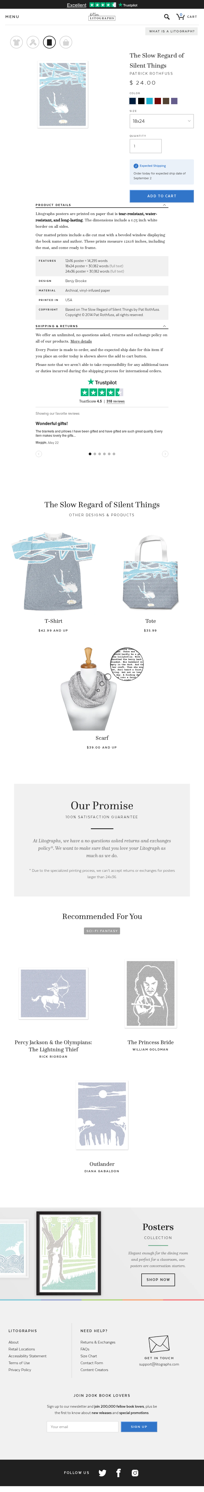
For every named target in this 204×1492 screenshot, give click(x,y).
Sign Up (139, 1427)
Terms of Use (19, 1363)
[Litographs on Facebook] (118, 1473)
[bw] (141, 101)
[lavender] (174, 101)
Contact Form (91, 1363)
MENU (12, 16)
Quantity (138, 135)
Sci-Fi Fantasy (102, 931)
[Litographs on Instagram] (134, 1473)
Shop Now (158, 1280)
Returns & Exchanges (97, 1342)
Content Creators (94, 1370)
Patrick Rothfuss (151, 74)
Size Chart (88, 1356)
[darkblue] (133, 101)
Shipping (57, 326)
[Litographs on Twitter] (102, 1473)
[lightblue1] (150, 101)
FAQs (84, 1349)
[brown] (166, 101)
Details (53, 205)
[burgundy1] (158, 101)
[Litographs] (102, 17)
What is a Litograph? (172, 31)
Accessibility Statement (27, 1356)
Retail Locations (21, 1349)
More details (81, 341)
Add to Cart (162, 196)
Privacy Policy (19, 1370)
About (13, 1342)
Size (133, 111)
